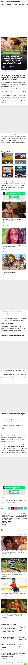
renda (8, 502)
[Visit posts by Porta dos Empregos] (4, 67)
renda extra (12, 502)
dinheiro (16, 500)
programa (3, 502)
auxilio (8, 500)
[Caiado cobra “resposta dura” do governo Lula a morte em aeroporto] (23, 646)
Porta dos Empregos (12, 1)
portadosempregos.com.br (17, 446)
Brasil (12, 500)
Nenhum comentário (21, 529)
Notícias (5, 52)
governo (20, 500)
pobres (24, 500)
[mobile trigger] (2, 1)
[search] (22, 1)
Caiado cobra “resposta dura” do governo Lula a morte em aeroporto (9, 646)
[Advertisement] (14, 21)
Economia (11, 52)
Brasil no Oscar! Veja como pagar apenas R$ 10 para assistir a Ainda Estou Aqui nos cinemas (9, 654)
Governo (17, 52)
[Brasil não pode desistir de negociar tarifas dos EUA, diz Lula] (23, 638)
